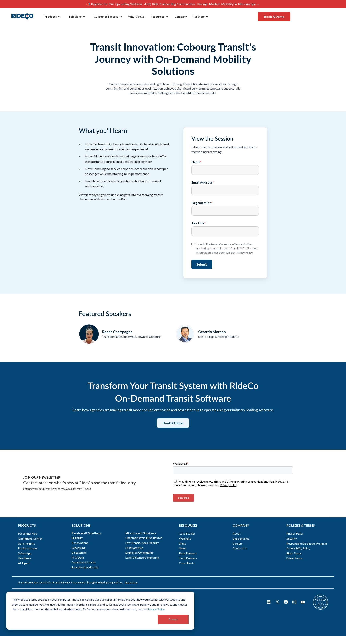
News (182, 548)
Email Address (202, 182)
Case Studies (187, 533)
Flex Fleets (24, 558)
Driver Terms (294, 558)
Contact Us (240, 548)
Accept (173, 619)
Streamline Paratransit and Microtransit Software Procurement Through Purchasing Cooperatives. (70, 582)
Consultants (187, 563)
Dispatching (79, 552)
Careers (238, 543)
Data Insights (26, 543)
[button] (52, 16)
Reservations (80, 542)
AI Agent (24, 563)
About (237, 533)
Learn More (131, 582)
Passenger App (27, 533)
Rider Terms (294, 553)
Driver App (24, 553)
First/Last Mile (134, 547)
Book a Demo (173, 423)
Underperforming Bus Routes (143, 537)
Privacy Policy (156, 609)
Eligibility (77, 537)
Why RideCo (136, 16)
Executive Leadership (85, 567)
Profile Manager (28, 548)
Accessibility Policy (298, 548)
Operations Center (30, 538)
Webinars (185, 538)
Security (291, 538)
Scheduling (78, 547)
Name (196, 162)
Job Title (198, 223)
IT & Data (78, 557)
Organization (201, 202)
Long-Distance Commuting (142, 557)
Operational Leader (84, 562)
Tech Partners (188, 558)
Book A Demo (274, 16)
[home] (22, 16)
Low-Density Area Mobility (142, 542)
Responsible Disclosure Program (306, 543)
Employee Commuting (139, 552)
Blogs (182, 543)
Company (180, 16)
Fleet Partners (188, 553)
